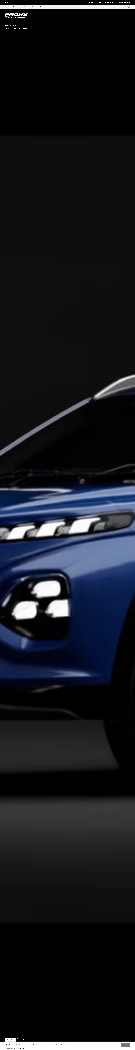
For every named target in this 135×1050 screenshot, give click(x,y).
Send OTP (66, 1045)
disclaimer (22, 1048)
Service (34, 7)
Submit (125, 1045)
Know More (10, 1040)
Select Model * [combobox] (19, 1045)
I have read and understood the (15, 1048)
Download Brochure (26, 1040)
